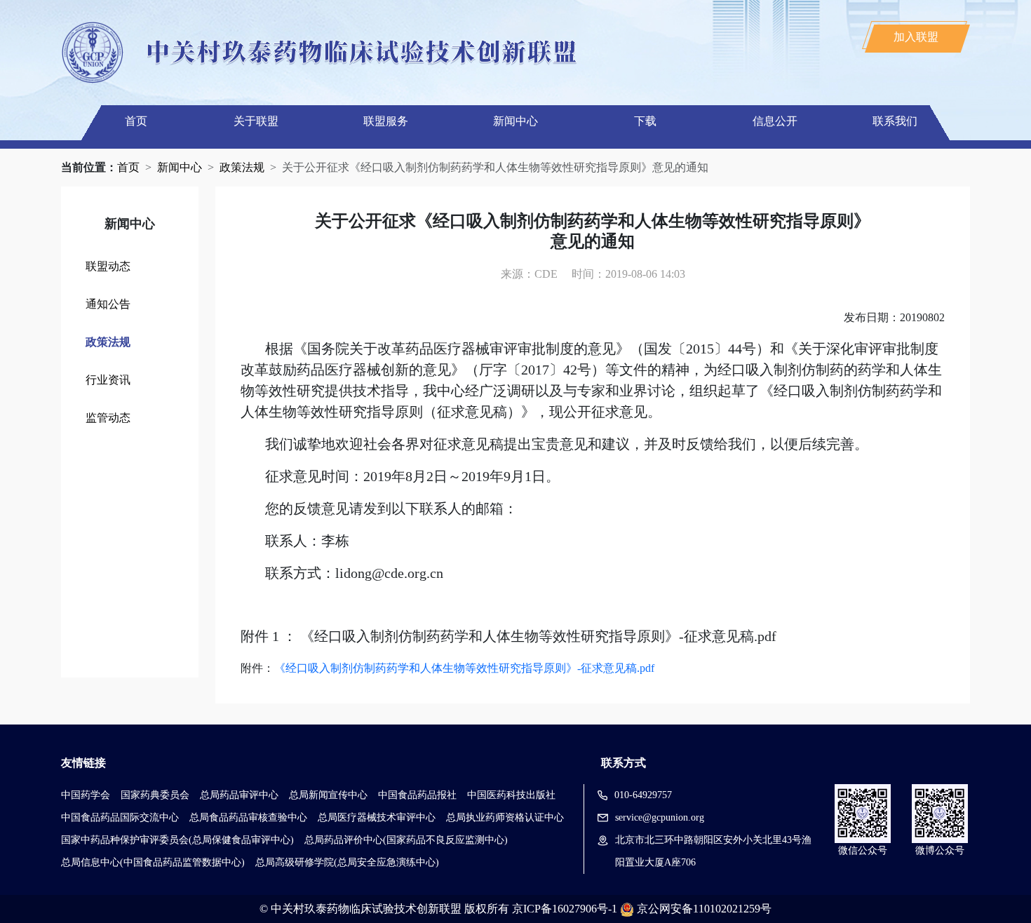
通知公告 (108, 304)
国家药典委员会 (155, 795)
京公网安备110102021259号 (704, 909)
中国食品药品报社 (417, 795)
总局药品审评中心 (239, 795)
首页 (136, 121)
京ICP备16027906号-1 (564, 909)
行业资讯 (108, 380)
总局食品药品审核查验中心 (248, 817)
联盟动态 (108, 266)
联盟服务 (385, 121)
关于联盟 (256, 121)
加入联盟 (916, 37)
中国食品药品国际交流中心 (120, 817)
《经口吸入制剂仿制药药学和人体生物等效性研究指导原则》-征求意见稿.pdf (464, 668)
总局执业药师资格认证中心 (505, 817)
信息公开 (775, 121)
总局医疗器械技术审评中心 (377, 817)
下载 (645, 121)
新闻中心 (515, 121)
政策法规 (242, 167)
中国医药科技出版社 (511, 795)
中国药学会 (85, 795)
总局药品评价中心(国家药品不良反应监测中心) (406, 840)
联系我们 (894, 121)
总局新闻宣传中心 (328, 795)
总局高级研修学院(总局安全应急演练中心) (347, 862)
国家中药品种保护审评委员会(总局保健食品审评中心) (177, 840)
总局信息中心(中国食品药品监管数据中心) (153, 862)
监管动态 (108, 418)
